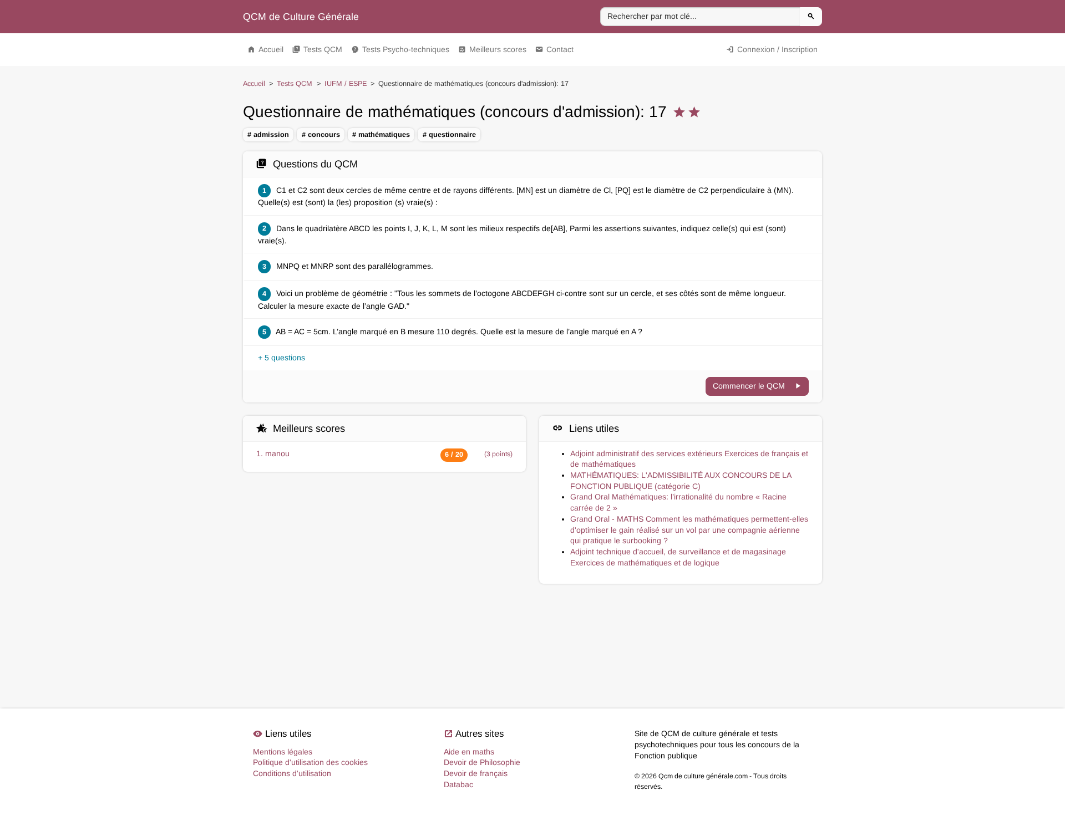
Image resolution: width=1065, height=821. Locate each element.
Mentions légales (282, 751)
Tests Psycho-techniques (400, 49)
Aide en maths (469, 751)
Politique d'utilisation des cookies (310, 762)
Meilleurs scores (492, 49)
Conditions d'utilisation (292, 773)
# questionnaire (449, 135)
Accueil (265, 49)
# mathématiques (381, 135)
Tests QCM (317, 49)
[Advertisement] (532, 636)
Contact (554, 49)
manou (277, 453)
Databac (458, 784)
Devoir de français (476, 773)
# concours (321, 135)
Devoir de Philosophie (482, 762)
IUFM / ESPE (345, 84)
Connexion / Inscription (772, 49)
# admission (268, 135)
